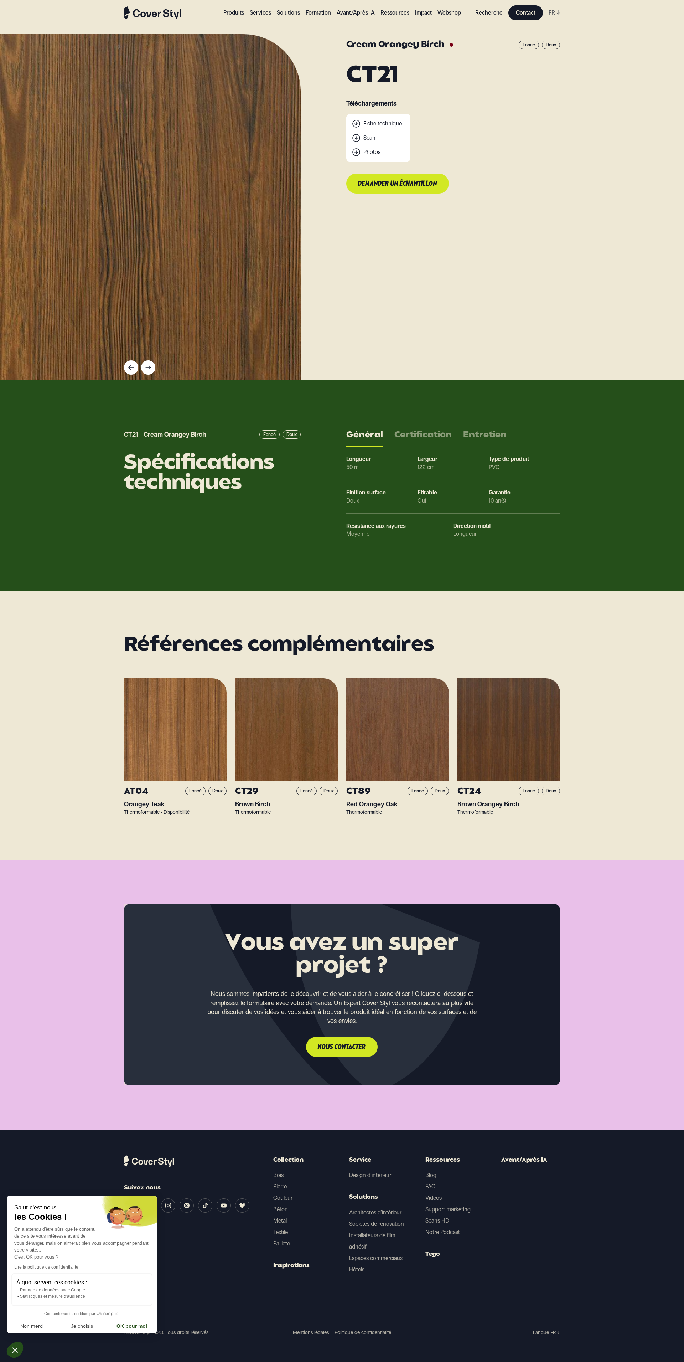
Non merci (31, 1326)
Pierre (280, 1186)
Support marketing (448, 1209)
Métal (280, 1220)
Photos (371, 152)
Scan (369, 137)
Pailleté (281, 1243)
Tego (432, 1254)
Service (360, 1160)
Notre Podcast (442, 1232)
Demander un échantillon (397, 183)
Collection (288, 1160)
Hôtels (356, 1269)
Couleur (282, 1197)
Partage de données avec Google (52, 1290)
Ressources (442, 1160)
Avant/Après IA (356, 12)
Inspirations (291, 1266)
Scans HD (437, 1220)
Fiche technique (382, 123)
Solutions (363, 1197)
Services (260, 12)
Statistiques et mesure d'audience (52, 1296)
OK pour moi (131, 1326)
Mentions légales (311, 1333)
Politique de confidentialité (363, 1333)
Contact (525, 12)
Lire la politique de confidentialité (46, 1267)
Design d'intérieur (370, 1175)
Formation (318, 12)
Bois (278, 1175)
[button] (15, 1349)
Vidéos (433, 1197)
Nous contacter (342, 1047)
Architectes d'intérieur (375, 1212)
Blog (430, 1175)
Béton (280, 1209)
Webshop (449, 12)
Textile (280, 1232)
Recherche (489, 12)
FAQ (430, 1186)
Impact (423, 12)
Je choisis (82, 1326)
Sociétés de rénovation (376, 1223)
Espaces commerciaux (376, 1258)
